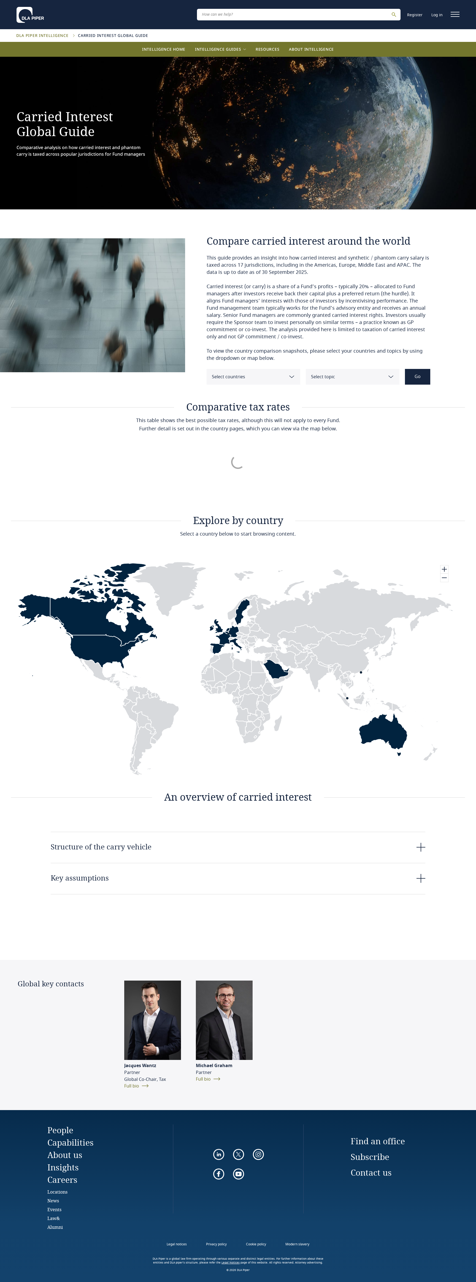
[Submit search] (395, 14)
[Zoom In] (444, 569)
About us (64, 1154)
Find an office (378, 1141)
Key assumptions (80, 877)
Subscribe (370, 1156)
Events (54, 1209)
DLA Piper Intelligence (43, 35)
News (53, 1200)
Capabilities (70, 1142)
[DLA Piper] (30, 13)
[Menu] (455, 14)
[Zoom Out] (444, 578)
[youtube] (238, 1174)
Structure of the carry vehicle (101, 846)
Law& (53, 1218)
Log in (437, 15)
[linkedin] (218, 1154)
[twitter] (238, 1154)
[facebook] (218, 1174)
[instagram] (258, 1154)
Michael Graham (214, 1065)
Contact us (371, 1172)
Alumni (55, 1227)
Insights (63, 1167)
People (60, 1130)
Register (415, 15)
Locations (57, 1192)
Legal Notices (230, 1263)
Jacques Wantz (140, 1065)
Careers (62, 1179)
